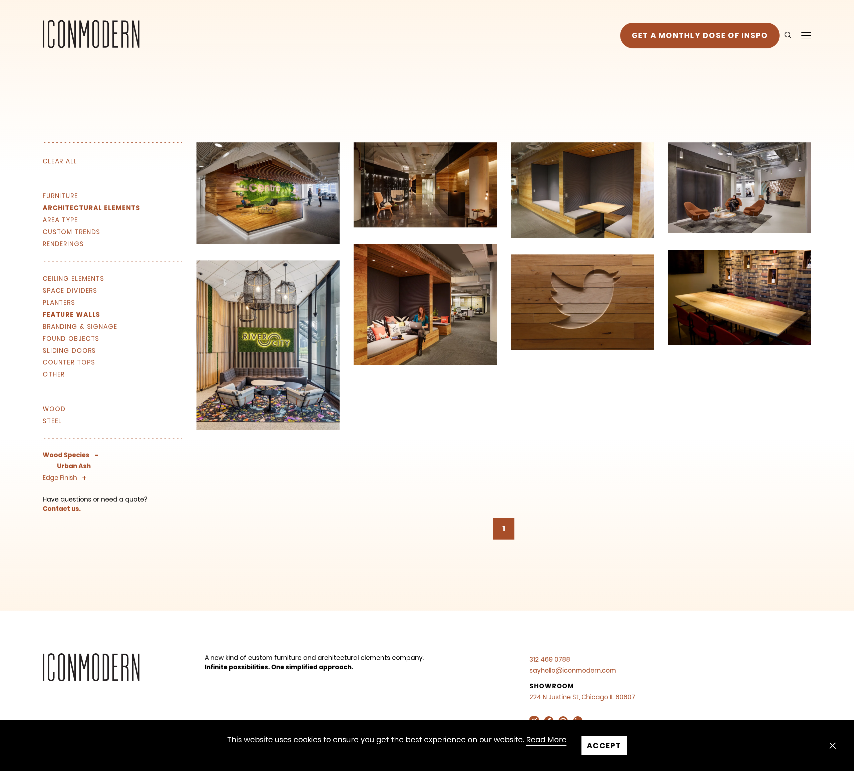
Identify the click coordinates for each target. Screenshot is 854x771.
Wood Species (66, 455)
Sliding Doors (69, 351)
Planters (59, 303)
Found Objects (71, 339)
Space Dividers (70, 291)
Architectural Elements (91, 208)
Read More (546, 740)
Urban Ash (74, 466)
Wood (54, 409)
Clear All (60, 161)
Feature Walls (71, 315)
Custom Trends (71, 232)
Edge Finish (60, 478)
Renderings (63, 244)
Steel (52, 421)
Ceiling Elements (73, 279)
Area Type (60, 220)
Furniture (60, 196)
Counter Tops (69, 362)
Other (54, 374)
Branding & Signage (80, 327)
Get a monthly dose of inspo (700, 35)
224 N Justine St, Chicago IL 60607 (582, 697)
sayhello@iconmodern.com (572, 670)
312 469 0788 (549, 659)
